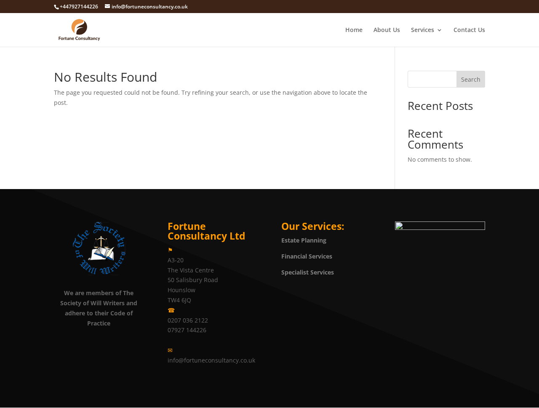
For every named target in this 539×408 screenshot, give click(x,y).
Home (354, 30)
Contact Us (469, 30)
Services (422, 30)
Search (470, 79)
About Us (387, 30)
